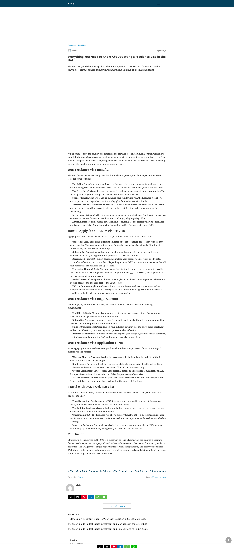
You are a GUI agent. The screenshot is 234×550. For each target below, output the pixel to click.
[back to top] (228, 540)
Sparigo (71, 3)
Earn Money (82, 45)
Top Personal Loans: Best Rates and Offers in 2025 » (140, 471)
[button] (71, 497)
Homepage (72, 45)
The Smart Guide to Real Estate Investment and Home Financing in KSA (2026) (108, 528)
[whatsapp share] (98, 498)
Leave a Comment (117, 506)
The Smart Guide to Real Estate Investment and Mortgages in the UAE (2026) (107, 523)
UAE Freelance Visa (158, 477)
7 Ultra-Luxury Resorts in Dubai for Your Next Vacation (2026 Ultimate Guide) (107, 518)
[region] (117, 24)
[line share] (104, 498)
